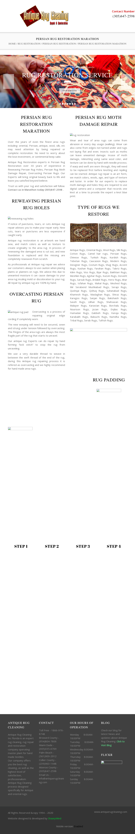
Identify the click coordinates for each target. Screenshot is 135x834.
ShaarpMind (54, 818)
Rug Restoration (29, 43)
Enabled (78, 826)
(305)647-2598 (124, 16)
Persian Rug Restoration (59, 43)
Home (12, 43)
